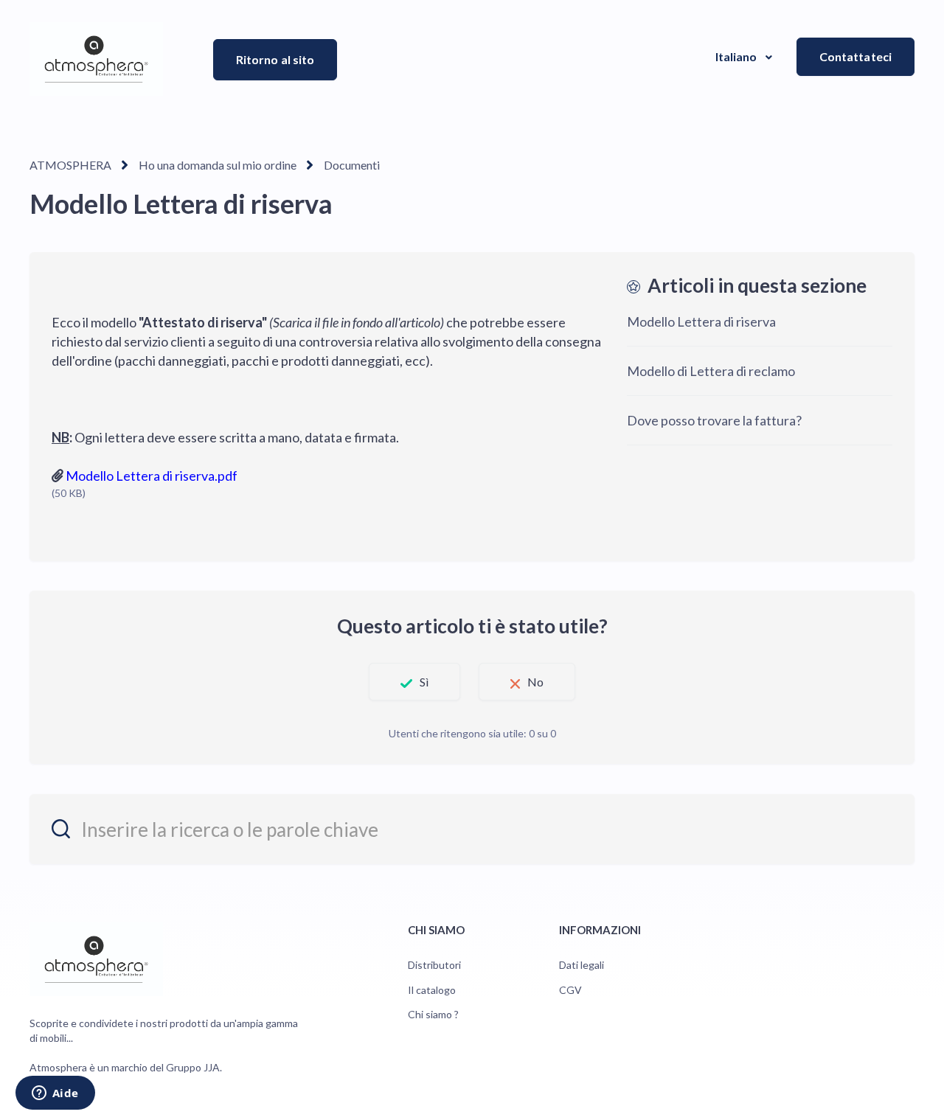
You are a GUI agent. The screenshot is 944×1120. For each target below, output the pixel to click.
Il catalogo (432, 990)
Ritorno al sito (275, 59)
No (535, 682)
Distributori (434, 965)
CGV (570, 990)
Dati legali (581, 965)
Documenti (352, 165)
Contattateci (855, 56)
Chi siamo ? (433, 1014)
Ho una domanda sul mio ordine (217, 165)
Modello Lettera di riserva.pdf (151, 475)
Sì (424, 682)
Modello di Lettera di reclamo (711, 371)
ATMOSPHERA (70, 165)
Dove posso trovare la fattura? (714, 420)
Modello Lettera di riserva (701, 321)
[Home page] (96, 59)
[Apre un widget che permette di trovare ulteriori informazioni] (55, 1094)
